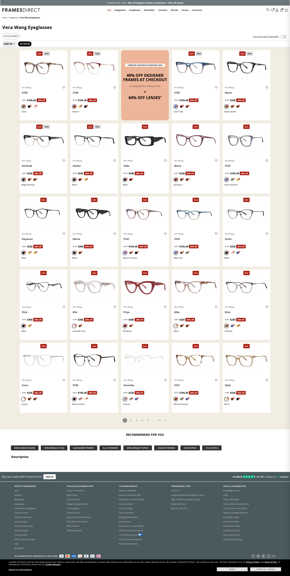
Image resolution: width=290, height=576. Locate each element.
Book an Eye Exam (231, 534)
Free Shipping (73, 508)
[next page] (165, 420)
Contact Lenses (21, 512)
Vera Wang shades (24, 447)
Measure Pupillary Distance (235, 512)
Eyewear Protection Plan (130, 495)
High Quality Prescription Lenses (185, 499)
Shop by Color (20, 521)
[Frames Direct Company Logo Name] (21, 9)
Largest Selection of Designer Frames (187, 495)
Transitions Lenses (231, 530)
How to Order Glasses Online (236, 503)
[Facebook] (253, 556)
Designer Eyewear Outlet (78, 503)
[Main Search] (267, 9)
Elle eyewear (110, 447)
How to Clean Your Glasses (235, 508)
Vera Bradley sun (54, 447)
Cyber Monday (73, 499)
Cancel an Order (126, 503)
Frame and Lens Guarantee (131, 526)
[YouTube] (274, 556)
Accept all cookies (265, 569)
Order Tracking (125, 508)
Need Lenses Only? (231, 526)
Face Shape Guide (231, 517)
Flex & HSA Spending (232, 539)
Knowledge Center (231, 490)
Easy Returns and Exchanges (131, 499)
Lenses (184, 10)
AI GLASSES (11, 36)
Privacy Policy (253, 562)
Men (16, 490)
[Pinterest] (263, 556)
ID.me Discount (74, 512)
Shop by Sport (20, 534)
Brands (174, 10)
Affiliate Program (74, 530)
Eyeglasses (120, 10)
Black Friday (72, 495)
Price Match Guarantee (77, 521)
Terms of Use (270, 562)
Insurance (197, 10)
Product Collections (23, 517)
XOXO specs (190, 447)
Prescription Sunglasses (25, 508)
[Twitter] (258, 556)
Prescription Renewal (128, 543)
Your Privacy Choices (128, 534)
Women (18, 495)
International (125, 521)
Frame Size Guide (231, 521)
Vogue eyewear (166, 447)
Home (4, 17)
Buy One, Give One (179, 508)
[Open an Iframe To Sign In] (277, 9)
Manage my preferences (20, 570)
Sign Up (49, 476)
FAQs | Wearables (231, 499)
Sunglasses (134, 10)
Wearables (149, 10)
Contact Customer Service (130, 539)
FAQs (225, 495)
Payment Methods (127, 490)
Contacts (162, 10)
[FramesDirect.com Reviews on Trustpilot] (228, 476)
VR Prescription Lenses (24, 539)
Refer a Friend (73, 526)
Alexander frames (83, 447)
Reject (232, 569)
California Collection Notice (131, 530)
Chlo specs (212, 447)
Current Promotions (76, 490)
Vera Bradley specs (138, 447)
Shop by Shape (21, 530)
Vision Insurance (126, 512)
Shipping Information (128, 517)
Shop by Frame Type (23, 526)
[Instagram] (268, 556)
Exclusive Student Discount (79, 517)
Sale (109, 10)
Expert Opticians (178, 503)
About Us (175, 490)
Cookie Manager (53, 564)
